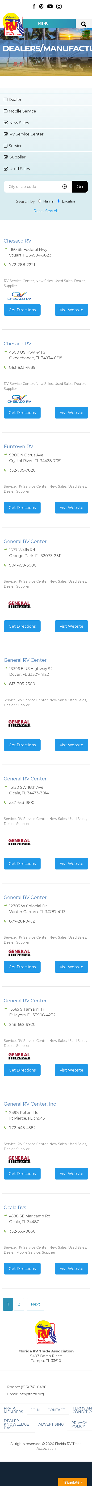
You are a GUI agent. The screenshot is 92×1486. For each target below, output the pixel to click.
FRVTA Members (13, 1410)
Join (35, 1410)
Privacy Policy (79, 1424)
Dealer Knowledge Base (16, 1424)
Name (48, 201)
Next (35, 1304)
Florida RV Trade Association (13, 24)
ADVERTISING (51, 1424)
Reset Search (46, 211)
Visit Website (71, 310)
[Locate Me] (64, 187)
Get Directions (22, 310)
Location (68, 201)
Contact (56, 1410)
